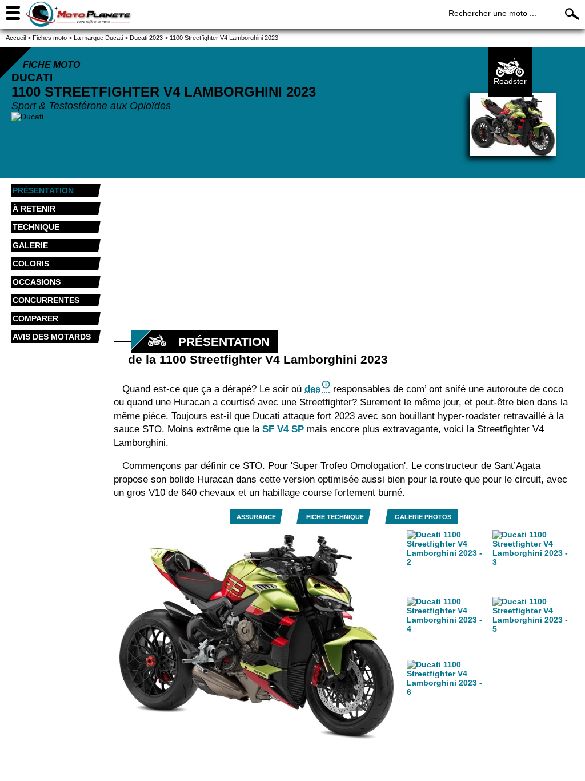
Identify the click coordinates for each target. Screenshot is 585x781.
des (312, 389)
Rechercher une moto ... (492, 13)
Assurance (256, 516)
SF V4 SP (283, 429)
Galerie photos (423, 516)
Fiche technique (335, 516)
